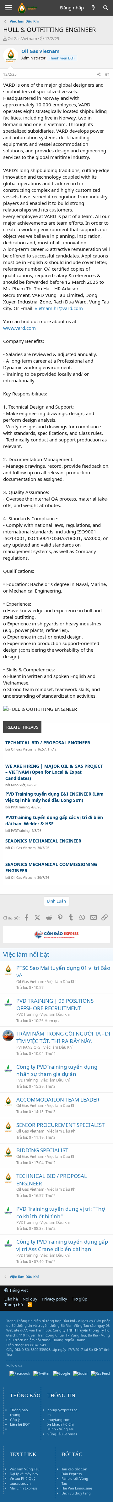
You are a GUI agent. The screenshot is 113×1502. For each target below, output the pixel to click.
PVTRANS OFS (28, 1047)
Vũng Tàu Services (62, 1434)
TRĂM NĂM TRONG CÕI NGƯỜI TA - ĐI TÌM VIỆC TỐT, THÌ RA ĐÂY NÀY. (63, 1037)
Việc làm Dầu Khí (61, 981)
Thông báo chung (19, 1412)
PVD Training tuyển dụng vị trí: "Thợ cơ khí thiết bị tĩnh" (60, 1212)
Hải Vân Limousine (77, 1488)
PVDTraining (20, 807)
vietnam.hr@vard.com (59, 308)
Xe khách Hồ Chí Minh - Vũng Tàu (60, 1426)
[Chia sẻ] (99, 74)
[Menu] (8, 8)
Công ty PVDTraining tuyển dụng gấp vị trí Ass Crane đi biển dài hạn (62, 1245)
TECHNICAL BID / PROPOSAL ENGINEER (47, 743)
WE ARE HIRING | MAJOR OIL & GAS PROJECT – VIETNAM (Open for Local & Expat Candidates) (54, 772)
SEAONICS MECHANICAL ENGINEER (43, 841)
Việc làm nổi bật (26, 954)
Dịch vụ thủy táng (76, 1493)
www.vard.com (19, 328)
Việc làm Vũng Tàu (25, 1469)
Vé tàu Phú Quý (22, 1478)
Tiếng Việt (18, 1290)
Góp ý (15, 1419)
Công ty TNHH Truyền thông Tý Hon (82, 1330)
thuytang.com (58, 1419)
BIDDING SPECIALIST (42, 1150)
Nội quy (30, 1299)
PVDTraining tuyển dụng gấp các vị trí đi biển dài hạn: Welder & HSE (54, 820)
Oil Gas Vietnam (23, 749)
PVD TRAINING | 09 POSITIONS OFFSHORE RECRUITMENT (55, 1004)
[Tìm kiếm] (106, 7)
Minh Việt (18, 785)
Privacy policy (54, 1299)
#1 (107, 74)
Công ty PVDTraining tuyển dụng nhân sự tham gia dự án (56, 1070)
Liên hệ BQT (20, 1424)
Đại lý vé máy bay (24, 1473)
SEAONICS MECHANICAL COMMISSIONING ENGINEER (51, 867)
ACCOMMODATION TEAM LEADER (58, 1099)
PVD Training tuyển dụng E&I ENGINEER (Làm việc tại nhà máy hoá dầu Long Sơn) (54, 797)
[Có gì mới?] (93, 7)
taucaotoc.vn (20, 1483)
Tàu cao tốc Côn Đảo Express (74, 1471)
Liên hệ (11, 1299)
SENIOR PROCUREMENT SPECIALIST (60, 1124)
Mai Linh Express (23, 1488)
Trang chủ (13, 1304)
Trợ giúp (79, 1299)
